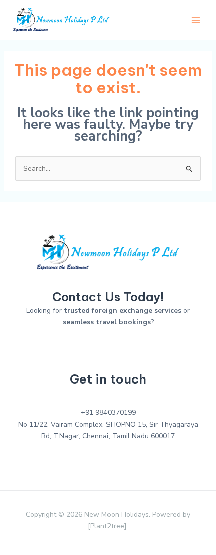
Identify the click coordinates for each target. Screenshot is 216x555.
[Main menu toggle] (195, 20)
